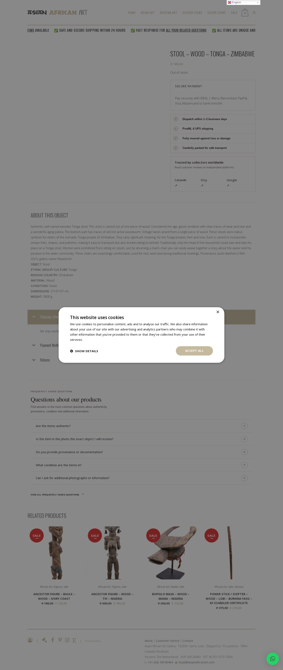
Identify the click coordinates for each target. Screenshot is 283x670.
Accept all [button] (194, 351)
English (236, 2)
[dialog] (141, 335)
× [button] (217, 312)
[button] (272, 659)
